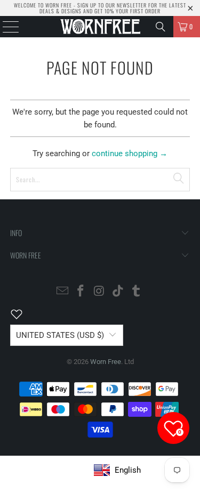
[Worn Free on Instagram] (100, 292)
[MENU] (5, 26)
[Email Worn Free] (62, 292)
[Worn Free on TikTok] (118, 292)
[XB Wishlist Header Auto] (23, 314)
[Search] (160, 26)
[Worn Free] (100, 26)
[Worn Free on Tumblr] (137, 292)
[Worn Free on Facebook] (81, 292)
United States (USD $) (60, 335)
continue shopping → (129, 153)
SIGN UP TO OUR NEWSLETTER (112, 5)
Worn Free (105, 362)
